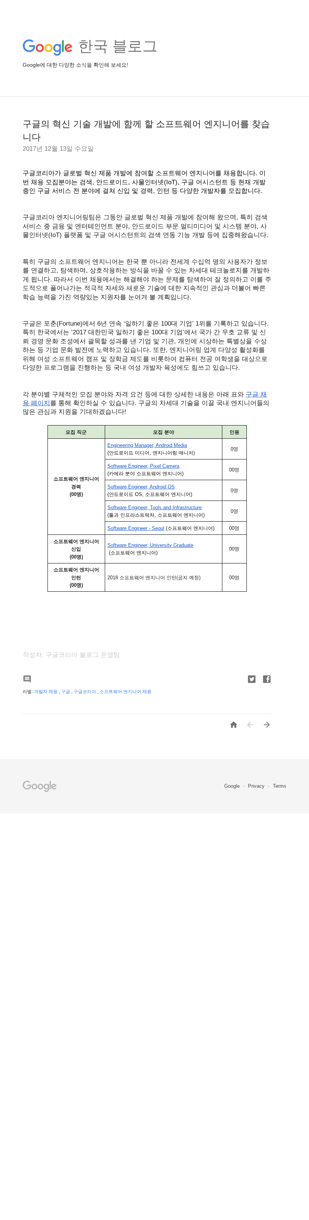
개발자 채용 (46, 691)
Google (232, 786)
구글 (66, 691)
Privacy (257, 786)
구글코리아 (85, 691)
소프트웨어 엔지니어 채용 (125, 691)
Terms (279, 786)
